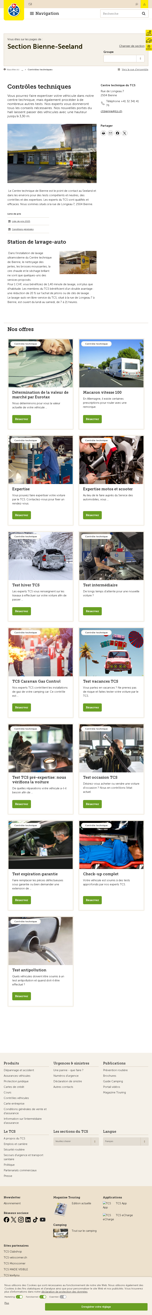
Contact (137, 4)
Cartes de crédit (14, 1087)
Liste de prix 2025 (21, 221)
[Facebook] (7, 1219)
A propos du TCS (14, 1138)
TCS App (121, 1203)
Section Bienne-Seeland (45, 46)
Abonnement (12, 1203)
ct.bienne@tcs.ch (111, 111)
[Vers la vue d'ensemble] (53, 69)
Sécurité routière (14, 1149)
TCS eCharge (124, 1215)
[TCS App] (107, 1203)
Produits (11, 1063)
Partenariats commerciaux (20, 1170)
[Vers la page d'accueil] (14, 10)
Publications (114, 1063)
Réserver (21, 419)
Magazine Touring (114, 1092)
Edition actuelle (81, 1203)
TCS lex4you (11, 1275)
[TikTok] (36, 1219)
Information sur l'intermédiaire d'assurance (23, 1121)
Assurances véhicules (17, 1075)
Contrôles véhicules (16, 1098)
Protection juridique (16, 1081)
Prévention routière (115, 1070)
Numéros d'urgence (66, 1075)
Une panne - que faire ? (68, 1070)
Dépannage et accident (19, 1070)
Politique (9, 1164)
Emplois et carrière (15, 1144)
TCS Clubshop (13, 1251)
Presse (8, 1176)
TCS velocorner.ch (15, 1257)
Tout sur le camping (84, 1230)
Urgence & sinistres (144, 4)
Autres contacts (63, 1087)
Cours (7, 1092)
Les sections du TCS (70, 1132)
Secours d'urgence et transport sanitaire (23, 1157)
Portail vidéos (111, 1087)
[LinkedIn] (28, 1219)
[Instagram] (21, 1219)
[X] (14, 1219)
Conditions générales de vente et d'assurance (25, 1111)
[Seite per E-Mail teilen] (110, 133)
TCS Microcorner (14, 1263)
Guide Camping (113, 1081)
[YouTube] (42, 1219)
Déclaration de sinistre (67, 1081)
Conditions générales (23, 229)
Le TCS (10, 1132)
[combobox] (76, 1141)
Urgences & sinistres (71, 1063)
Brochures (109, 1075)
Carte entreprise (14, 1103)
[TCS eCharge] (108, 1215)
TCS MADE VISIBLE (16, 1269)
